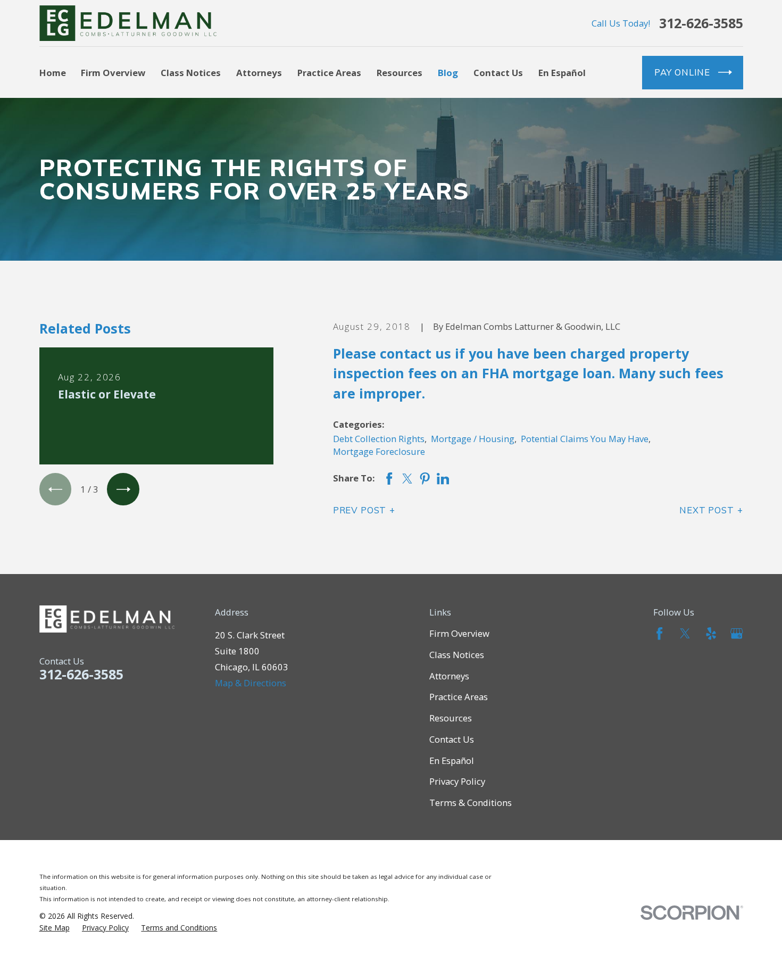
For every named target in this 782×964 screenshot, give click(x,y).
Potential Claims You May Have (584, 439)
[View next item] (123, 489)
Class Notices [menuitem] (191, 73)
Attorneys (449, 676)
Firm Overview (459, 633)
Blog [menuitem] (448, 73)
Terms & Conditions (470, 802)
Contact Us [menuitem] (498, 73)
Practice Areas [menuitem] (329, 73)
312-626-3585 (701, 23)
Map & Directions (250, 683)
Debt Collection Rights (379, 439)
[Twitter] (685, 633)
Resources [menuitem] (399, 73)
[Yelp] (711, 633)
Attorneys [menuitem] (259, 73)
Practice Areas (458, 697)
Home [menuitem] (52, 73)
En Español (451, 760)
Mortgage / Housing (472, 439)
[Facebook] (659, 633)
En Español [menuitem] (562, 73)
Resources (450, 718)
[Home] (128, 23)
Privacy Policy (457, 781)
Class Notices (456, 655)
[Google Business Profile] (736, 633)
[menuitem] (54, 928)
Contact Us (451, 739)
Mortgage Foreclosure (379, 451)
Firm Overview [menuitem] (113, 73)
